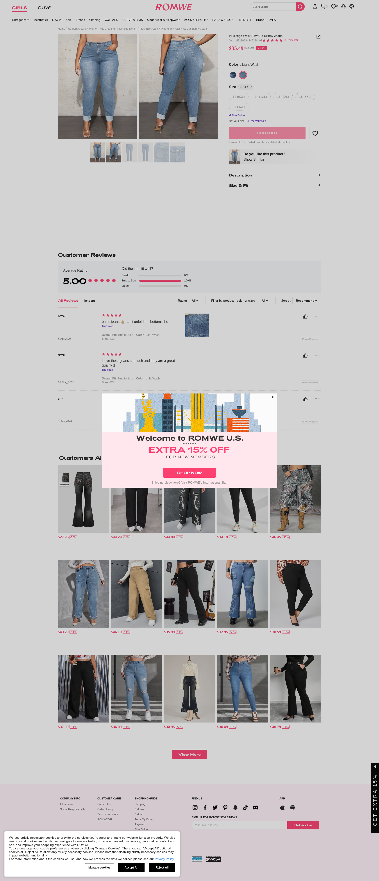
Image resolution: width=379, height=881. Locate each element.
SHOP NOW (189, 473)
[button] (272, 397)
